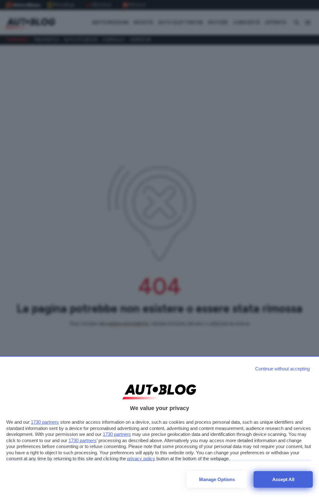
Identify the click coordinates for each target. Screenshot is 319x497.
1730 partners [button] (45, 422)
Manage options (217, 479)
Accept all (283, 479)
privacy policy (141, 458)
